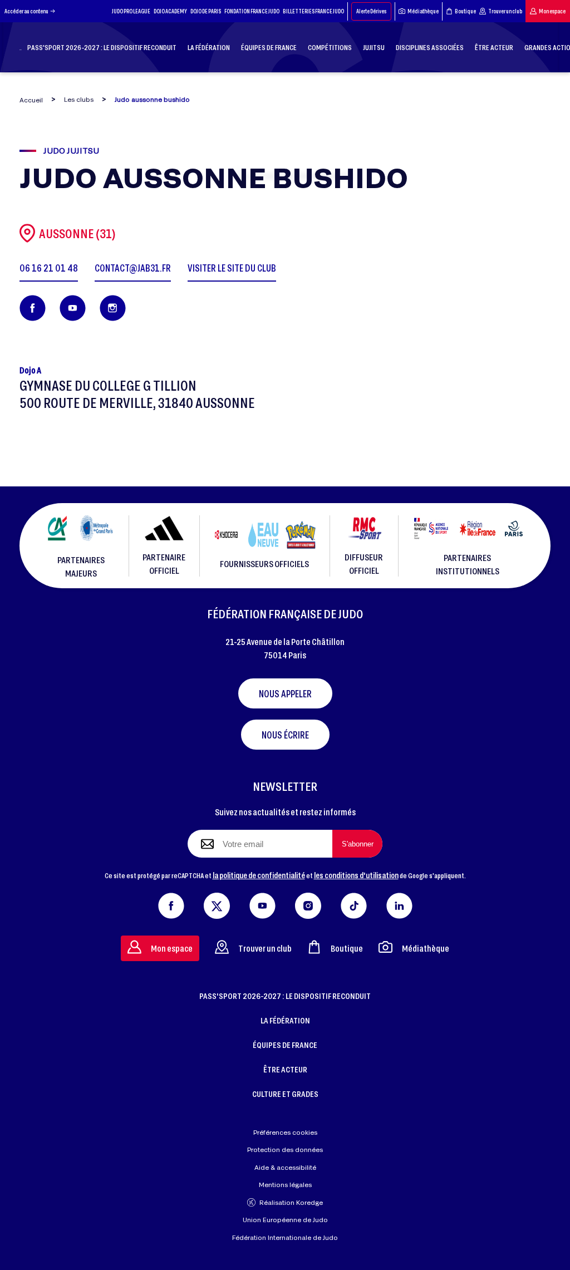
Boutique (465, 11)
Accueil (31, 100)
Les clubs (79, 99)
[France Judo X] (217, 903)
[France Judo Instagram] (308, 903)
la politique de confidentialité (259, 875)
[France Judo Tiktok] (354, 903)
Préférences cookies (285, 1132)
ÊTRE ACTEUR (285, 1069)
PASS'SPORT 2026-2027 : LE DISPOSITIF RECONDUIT (285, 996)
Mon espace (552, 11)
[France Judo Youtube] (262, 903)
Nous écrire (285, 734)
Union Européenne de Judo (285, 1219)
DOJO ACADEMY (170, 11)
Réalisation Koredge (291, 1202)
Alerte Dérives (371, 11)
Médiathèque (423, 11)
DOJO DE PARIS (205, 11)
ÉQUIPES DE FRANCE (285, 1045)
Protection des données (285, 1149)
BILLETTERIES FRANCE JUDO (313, 11)
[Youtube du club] (73, 308)
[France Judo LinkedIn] (399, 903)
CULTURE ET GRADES (285, 1094)
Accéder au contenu (26, 11)
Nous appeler (285, 693)
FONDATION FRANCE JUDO (251, 11)
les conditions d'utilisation (356, 875)
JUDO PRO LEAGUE (131, 11)
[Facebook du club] (32, 308)
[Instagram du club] (113, 308)
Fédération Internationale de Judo (285, 1237)
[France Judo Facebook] (171, 903)
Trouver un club (505, 11)
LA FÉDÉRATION (285, 1020)
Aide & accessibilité (285, 1167)
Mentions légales (285, 1184)
